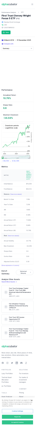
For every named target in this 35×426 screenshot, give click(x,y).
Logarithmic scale (11, 128)
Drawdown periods (12, 125)
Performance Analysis (9, 12)
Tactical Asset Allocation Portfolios (7, 379)
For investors (23, 373)
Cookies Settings (17, 411)
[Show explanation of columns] (10, 265)
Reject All (17, 416)
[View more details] (16, 194)
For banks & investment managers (23, 379)
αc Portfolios (6, 386)
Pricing (21, 393)
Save (7, 32)
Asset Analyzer (7, 397)
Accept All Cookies (17, 422)
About (21, 397)
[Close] (32, 400)
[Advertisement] (17, 69)
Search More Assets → (9, 282)
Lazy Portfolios (7, 373)
